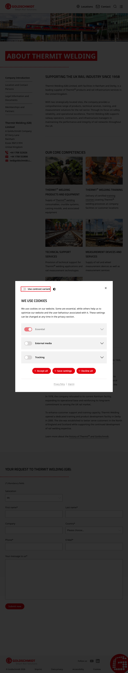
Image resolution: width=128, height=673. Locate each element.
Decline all (87, 370)
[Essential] (101, 329)
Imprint (71, 384)
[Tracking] (101, 357)
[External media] (101, 343)
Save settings (64, 370)
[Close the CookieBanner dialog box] (106, 288)
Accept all (42, 370)
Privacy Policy (59, 384)
